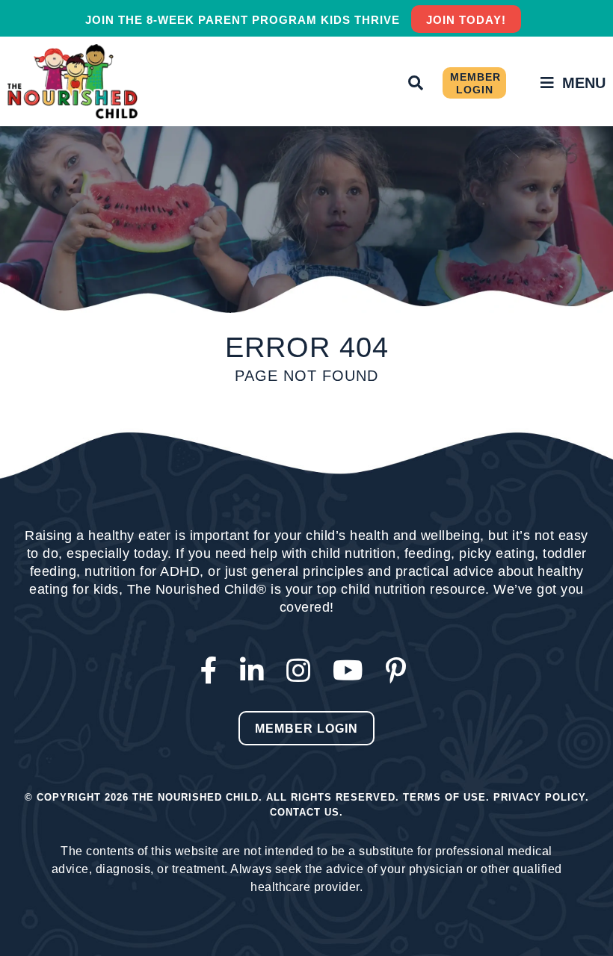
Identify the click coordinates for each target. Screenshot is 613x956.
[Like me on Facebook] (212, 671)
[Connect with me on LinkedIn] (255, 671)
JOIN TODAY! (466, 19)
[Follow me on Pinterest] (399, 671)
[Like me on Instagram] (302, 671)
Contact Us (304, 812)
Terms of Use (444, 797)
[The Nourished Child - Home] (74, 81)
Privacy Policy (539, 797)
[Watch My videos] (352, 671)
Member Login (475, 83)
